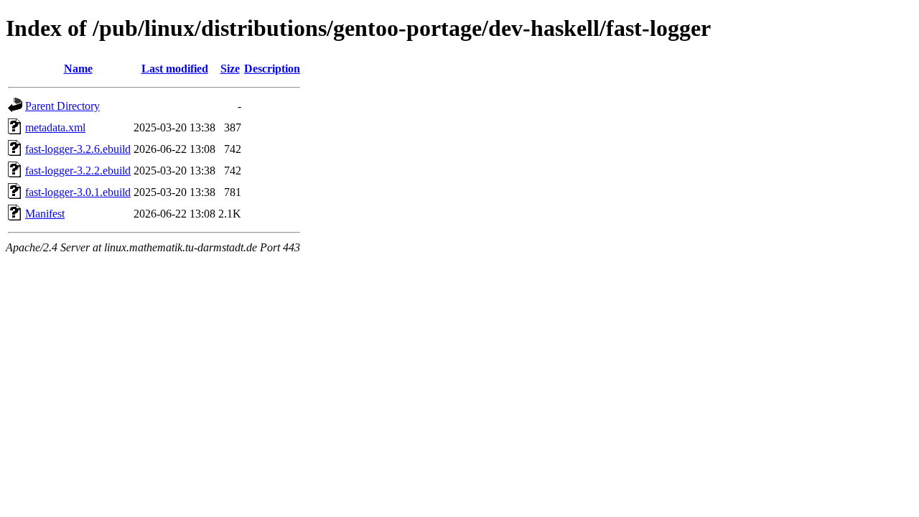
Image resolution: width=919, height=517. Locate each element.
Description (272, 68)
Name (78, 68)
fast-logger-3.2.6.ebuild (78, 149)
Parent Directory (62, 106)
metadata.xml (55, 127)
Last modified (174, 68)
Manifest (45, 214)
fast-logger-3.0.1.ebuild (78, 192)
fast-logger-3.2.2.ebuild (78, 170)
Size (230, 68)
